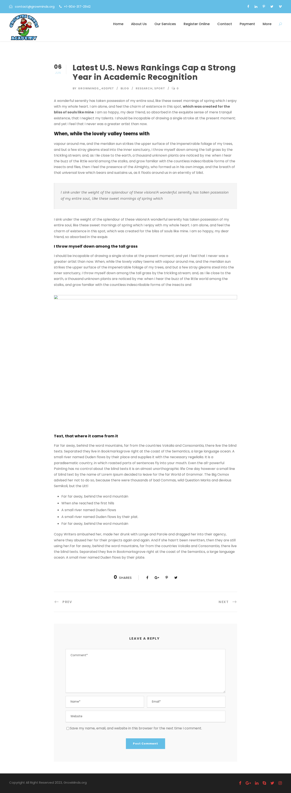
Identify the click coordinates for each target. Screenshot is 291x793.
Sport (159, 88)
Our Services (165, 23)
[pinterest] (264, 6)
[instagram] (280, 783)
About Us (139, 23)
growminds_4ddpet (96, 88)
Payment (247, 23)
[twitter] (271, 6)
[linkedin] (256, 6)
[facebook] (248, 6)
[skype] (264, 783)
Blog (125, 88)
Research (144, 88)
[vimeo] (280, 6)
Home (118, 23)
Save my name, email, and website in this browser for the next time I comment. (136, 728)
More (267, 23)
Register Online (197, 23)
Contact (224, 23)
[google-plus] (248, 783)
